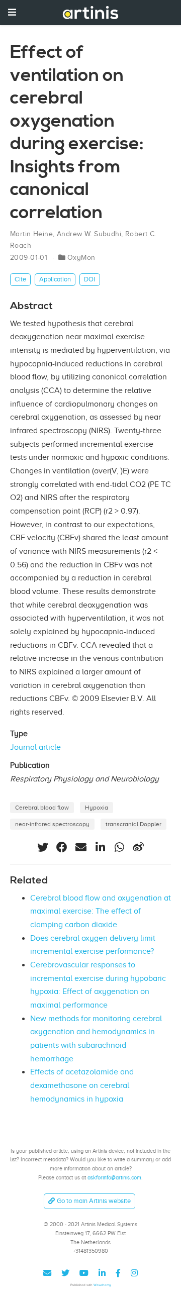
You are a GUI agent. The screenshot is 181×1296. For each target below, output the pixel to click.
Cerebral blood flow (42, 807)
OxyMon (81, 257)
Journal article (35, 747)
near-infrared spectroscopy (52, 824)
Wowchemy (102, 1284)
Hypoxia (96, 807)
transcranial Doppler (133, 824)
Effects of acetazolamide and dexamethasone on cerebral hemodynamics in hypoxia (82, 1085)
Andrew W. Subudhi (89, 234)
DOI (89, 279)
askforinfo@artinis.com (114, 1177)
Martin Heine (31, 234)
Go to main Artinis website (94, 1201)
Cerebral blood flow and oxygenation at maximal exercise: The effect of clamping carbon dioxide (100, 911)
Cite (20, 279)
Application (55, 279)
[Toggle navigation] (12, 12)
